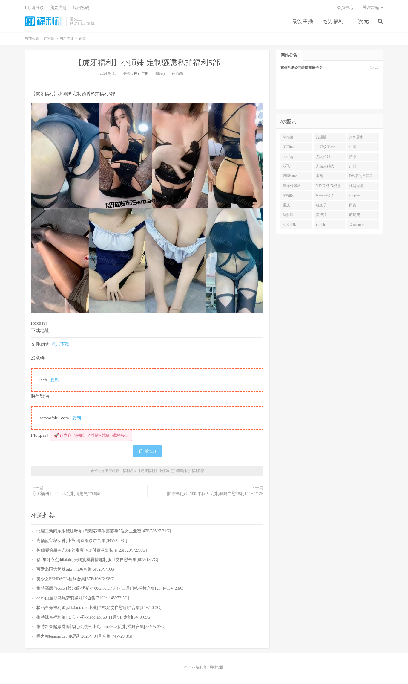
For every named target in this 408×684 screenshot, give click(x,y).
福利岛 (44, 21)
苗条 (352, 157)
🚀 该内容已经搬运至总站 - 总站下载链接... (91, 435)
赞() (150, 451)
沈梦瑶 (288, 215)
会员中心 (345, 7)
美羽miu (289, 147)
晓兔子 (321, 205)
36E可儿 (289, 225)
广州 (352, 166)
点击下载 (60, 344)
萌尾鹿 (354, 215)
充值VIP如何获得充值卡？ (301, 67)
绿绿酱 (288, 137)
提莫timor (356, 225)
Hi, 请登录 (34, 7)
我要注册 (58, 7)
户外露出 (356, 137)
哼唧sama (290, 176)
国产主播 (141, 73)
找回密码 (81, 7)
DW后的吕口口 (361, 176)
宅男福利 (333, 21)
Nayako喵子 (325, 195)
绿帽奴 (288, 195)
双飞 (286, 166)
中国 (352, 147)
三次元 (361, 21)
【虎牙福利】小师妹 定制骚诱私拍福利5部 (147, 62)
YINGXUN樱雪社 (328, 187)
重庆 (286, 205)
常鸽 (319, 176)
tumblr (320, 225)
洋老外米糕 (292, 186)
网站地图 (216, 667)
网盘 (352, 205)
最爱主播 (302, 21)
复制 (54, 379)
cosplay (288, 157)
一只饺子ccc (325, 147)
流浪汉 (321, 215)
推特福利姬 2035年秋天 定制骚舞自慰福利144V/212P (215, 493)
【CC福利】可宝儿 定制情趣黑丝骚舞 (65, 493)
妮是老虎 (356, 186)
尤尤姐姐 (323, 157)
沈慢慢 (321, 137)
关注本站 (372, 7)
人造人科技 (325, 166)
